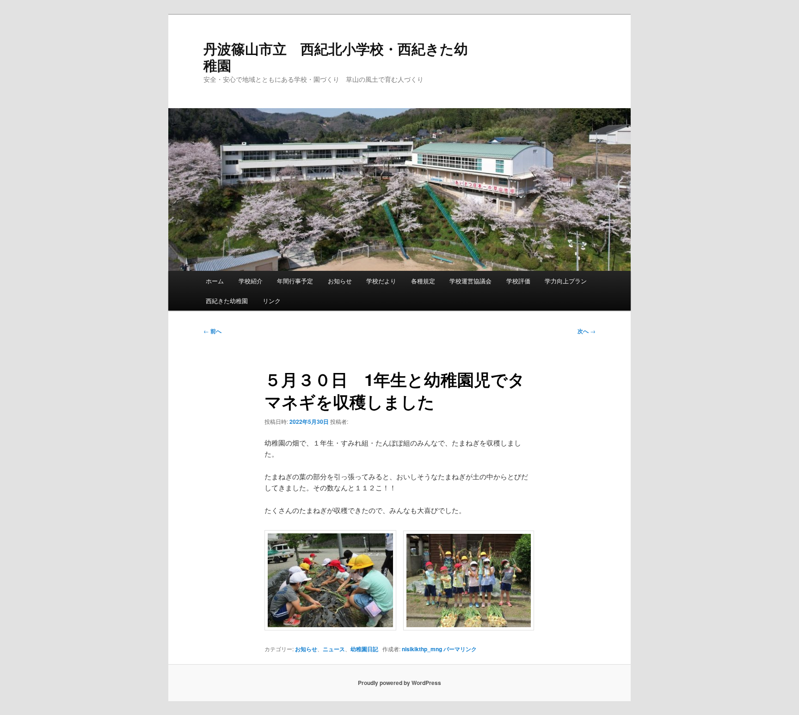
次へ (587, 331)
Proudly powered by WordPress (399, 682)
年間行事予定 (295, 280)
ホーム (215, 280)
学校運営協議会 (470, 280)
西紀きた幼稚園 (227, 300)
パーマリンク (460, 649)
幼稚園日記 (364, 649)
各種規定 (423, 280)
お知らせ (340, 280)
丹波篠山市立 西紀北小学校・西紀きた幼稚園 (335, 56)
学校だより (381, 280)
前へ (212, 331)
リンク (272, 300)
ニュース (334, 649)
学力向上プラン (566, 280)
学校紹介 (251, 280)
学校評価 (518, 280)
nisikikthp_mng (422, 649)
